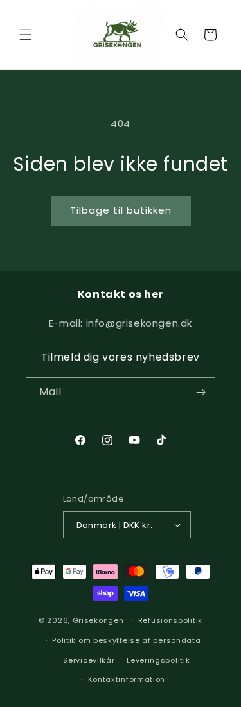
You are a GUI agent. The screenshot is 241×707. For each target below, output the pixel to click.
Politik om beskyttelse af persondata (126, 640)
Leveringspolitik (158, 660)
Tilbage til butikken (121, 210)
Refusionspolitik (170, 620)
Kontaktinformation (127, 679)
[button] (26, 35)
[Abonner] (200, 392)
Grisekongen (98, 620)
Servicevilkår (88, 660)
